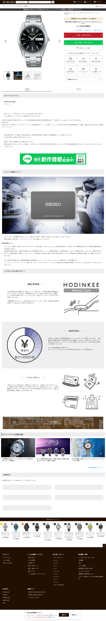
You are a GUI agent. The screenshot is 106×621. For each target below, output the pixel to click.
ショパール (56, 571)
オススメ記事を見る (18, 6)
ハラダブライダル (32, 597)
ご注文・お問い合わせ (83, 35)
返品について (31, 571)
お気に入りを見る (7, 563)
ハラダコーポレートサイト (86, 557)
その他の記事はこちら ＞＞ (95, 467)
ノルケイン (56, 582)
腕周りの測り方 (98, 30)
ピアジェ (55, 574)
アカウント (88, 1)
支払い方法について (33, 565)
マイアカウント (7, 557)
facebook (5, 600)
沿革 (80, 563)
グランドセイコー (58, 557)
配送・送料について (33, 568)
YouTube (5, 592)
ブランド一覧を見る (58, 584)
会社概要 (81, 560)
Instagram (5, 597)
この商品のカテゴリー (72, 79)
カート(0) (98, 1)
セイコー (55, 563)
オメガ (55, 568)
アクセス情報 (82, 565)
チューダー (56, 576)
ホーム (4, 6)
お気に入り (78, 1)
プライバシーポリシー (84, 571)
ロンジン (55, 579)
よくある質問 (78, 30)
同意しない (75, 614)
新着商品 (26, 6)
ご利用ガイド (87, 30)
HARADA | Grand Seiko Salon (36, 592)
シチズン (55, 560)
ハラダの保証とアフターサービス (36, 574)
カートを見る (6, 560)
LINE (4, 594)
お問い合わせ (100, 6)
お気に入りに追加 (84, 48)
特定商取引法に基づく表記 (86, 568)
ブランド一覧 (10, 6)
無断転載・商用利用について (86, 574)
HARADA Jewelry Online (34, 594)
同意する (64, 614)
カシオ (55, 565)
